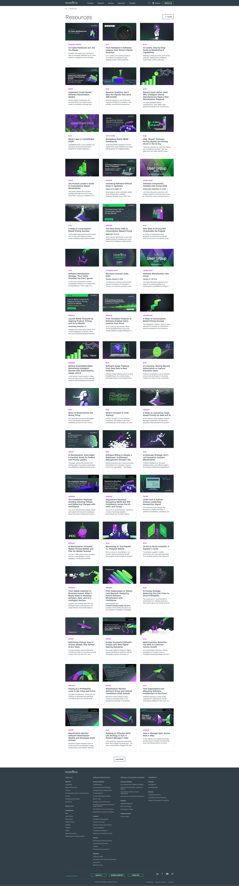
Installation (152, 777)
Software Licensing (98, 822)
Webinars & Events (71, 833)
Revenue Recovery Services (101, 849)
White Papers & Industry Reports (75, 836)
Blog (66, 813)
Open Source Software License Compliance (130, 792)
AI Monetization (97, 784)
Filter (169, 17)
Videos (67, 830)
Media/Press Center (71, 787)
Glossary (67, 825)
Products (95, 816)
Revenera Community (117, 875)
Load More (120, 759)
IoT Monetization (98, 793)
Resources (69, 806)
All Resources (69, 810)
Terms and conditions (160, 882)
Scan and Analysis (126, 806)
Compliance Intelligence (100, 830)
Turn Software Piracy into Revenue (103, 809)
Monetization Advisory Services (102, 841)
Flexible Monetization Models (102, 796)
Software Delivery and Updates (102, 825)
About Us (68, 777)
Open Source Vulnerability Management (132, 796)
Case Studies (69, 816)
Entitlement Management (100, 819)
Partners (67, 790)
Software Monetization (101, 777)
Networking (96, 862)
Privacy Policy (149, 882)
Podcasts (68, 827)
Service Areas (125, 816)
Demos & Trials (69, 822)
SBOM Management (126, 803)
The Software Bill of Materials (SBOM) (132, 784)
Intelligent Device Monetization (102, 790)
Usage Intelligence (98, 828)
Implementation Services (100, 843)
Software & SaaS (98, 856)
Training (95, 846)
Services (95, 838)
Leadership (68, 784)
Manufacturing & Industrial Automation (104, 859)
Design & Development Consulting (158, 800)
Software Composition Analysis (132, 777)
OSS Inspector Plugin (127, 809)
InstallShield (152, 784)
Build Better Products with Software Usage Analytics (104, 805)
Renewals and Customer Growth (102, 833)
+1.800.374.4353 (71, 876)
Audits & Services (126, 813)
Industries (96, 853)
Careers (67, 796)
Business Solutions (98, 782)
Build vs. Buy (97, 799)
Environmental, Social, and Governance (77, 793)
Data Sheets (69, 819)
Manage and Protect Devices (101, 802)
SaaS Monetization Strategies (102, 787)
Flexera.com (135, 875)
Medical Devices (98, 865)
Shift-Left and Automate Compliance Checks (131, 788)
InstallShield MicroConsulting (157, 797)
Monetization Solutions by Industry (103, 812)
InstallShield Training (154, 795)
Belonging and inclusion (72, 799)
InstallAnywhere (153, 787)
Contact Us (168, 3)
